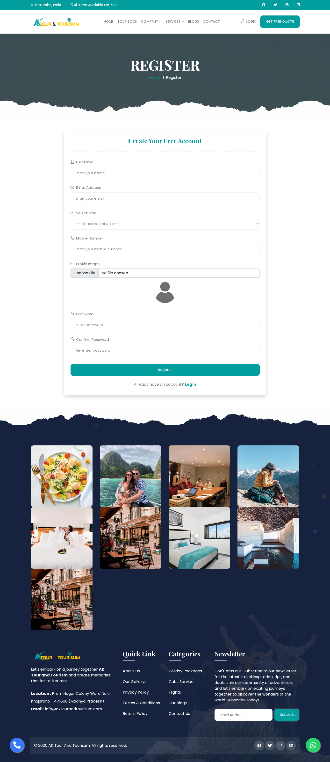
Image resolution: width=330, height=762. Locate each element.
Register (165, 369)
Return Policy (135, 713)
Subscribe (288, 714)
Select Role (85, 213)
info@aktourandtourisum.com (73, 709)
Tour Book (127, 21)
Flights (175, 692)
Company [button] (150, 21)
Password (84, 313)
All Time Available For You (95, 4)
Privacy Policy (136, 692)
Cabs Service (181, 681)
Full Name (84, 162)
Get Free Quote (280, 21)
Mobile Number (89, 238)
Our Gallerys (134, 681)
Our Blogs (178, 703)
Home (109, 21)
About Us (131, 671)
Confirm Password (92, 339)
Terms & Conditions (141, 703)
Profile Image (87, 263)
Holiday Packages (185, 671)
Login (250, 21)
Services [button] (173, 21)
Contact (211, 21)
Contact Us (179, 713)
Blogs (193, 21)
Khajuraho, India (47, 4)
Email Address (88, 187)
